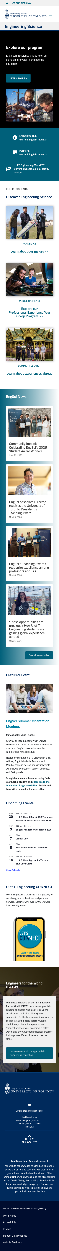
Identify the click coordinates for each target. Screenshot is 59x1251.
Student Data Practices (15, 1235)
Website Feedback (12, 1242)
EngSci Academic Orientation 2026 (33, 829)
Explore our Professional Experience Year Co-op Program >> (29, 312)
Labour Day (22, 838)
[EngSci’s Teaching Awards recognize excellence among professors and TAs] (29, 553)
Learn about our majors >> (29, 251)
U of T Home (9, 1215)
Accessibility (9, 1222)
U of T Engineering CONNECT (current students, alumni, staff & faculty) (31, 169)
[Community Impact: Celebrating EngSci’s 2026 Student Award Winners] (29, 433)
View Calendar (13, 870)
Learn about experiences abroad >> (29, 375)
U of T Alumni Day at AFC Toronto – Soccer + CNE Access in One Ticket (34, 818)
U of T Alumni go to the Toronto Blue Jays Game (32, 862)
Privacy (7, 1228)
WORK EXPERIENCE (29, 300)
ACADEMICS (29, 243)
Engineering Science (23, 26)
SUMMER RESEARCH (29, 365)
